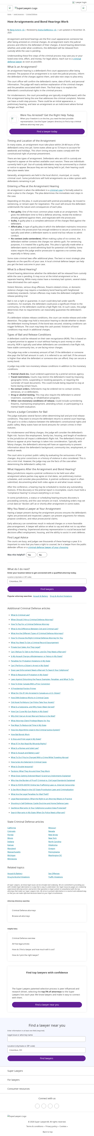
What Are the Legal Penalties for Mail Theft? (30, 794)
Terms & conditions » (35, 1126)
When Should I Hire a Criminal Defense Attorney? (32, 619)
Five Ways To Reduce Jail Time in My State (28, 725)
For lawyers (13, 1079)
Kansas (10, 845)
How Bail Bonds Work (20, 734)
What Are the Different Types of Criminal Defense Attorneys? (37, 633)
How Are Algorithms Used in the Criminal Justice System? (35, 730)
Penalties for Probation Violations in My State (30, 661)
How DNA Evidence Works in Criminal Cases (30, 698)
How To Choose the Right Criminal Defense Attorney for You (37, 638)
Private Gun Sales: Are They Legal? (25, 647)
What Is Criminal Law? (20, 615)
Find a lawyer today (47, 131)
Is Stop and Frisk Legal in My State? (26, 739)
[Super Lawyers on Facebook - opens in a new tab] (37, 1106)
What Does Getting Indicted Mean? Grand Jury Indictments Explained (41, 776)
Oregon (51, 848)
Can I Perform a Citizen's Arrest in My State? (30, 665)
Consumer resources (18, 1088)
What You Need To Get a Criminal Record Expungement (35, 642)
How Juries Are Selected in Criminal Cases (29, 762)
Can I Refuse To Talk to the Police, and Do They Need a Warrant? (38, 652)
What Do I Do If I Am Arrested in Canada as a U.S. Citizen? (35, 693)
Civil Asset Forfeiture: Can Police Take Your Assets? (32, 702)
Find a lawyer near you (47, 1004)
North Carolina (54, 841)
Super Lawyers (15, 1070)
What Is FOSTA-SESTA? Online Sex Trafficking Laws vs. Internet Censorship (43, 785)
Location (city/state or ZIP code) (19, 577)
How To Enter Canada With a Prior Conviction (30, 684)
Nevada (51, 831)
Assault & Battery (40, 596)
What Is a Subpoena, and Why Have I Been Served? (33, 707)
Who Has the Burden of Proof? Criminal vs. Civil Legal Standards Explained (43, 780)
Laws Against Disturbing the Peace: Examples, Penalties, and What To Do (42, 679)
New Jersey (53, 834)
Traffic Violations (55, 877)
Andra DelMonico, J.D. (47, 30)
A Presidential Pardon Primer (23, 688)
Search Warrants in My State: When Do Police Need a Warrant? (38, 812)
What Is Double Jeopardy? (22, 766)
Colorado (11, 831)
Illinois (10, 838)
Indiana (10, 841)
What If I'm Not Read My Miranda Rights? (29, 743)
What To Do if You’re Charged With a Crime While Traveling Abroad (39, 757)
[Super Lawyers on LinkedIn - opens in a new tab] (56, 1106)
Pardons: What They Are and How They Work (30, 771)
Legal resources (19, 14)
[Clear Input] (83, 581)
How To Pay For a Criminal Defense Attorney (30, 624)
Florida (10, 834)
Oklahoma (52, 845)
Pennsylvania (54, 852)
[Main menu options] (10, 8)
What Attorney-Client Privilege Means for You (30, 721)
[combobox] (47, 581)
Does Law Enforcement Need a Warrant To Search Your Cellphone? (40, 670)
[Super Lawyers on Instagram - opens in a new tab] (43, 1106)
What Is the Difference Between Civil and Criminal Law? (34, 629)
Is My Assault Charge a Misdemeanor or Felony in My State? (36, 656)
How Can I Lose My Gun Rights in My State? (29, 711)
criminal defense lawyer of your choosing (48, 547)
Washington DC (55, 855)
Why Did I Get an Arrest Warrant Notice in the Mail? (33, 716)
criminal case (56, 190)
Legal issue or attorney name (20, 1035)
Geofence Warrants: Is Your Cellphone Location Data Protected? (38, 808)
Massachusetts (14, 852)
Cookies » (63, 1126)
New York (52, 838)
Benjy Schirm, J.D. (17, 30)
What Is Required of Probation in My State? (29, 675)
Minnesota (12, 859)
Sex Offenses (54, 873)
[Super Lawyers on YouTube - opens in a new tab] (50, 1106)
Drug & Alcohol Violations (61, 596)
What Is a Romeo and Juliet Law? (25, 748)
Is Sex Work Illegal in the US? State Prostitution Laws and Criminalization (42, 789)
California (11, 828)
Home (9, 14)
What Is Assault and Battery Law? (25, 753)
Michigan (11, 855)
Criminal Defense (31, 14)
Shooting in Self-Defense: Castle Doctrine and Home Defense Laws (40, 803)
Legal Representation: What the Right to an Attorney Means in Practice (41, 799)
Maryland (11, 848)
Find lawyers (47, 589)
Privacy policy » (52, 1126)
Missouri (52, 828)
